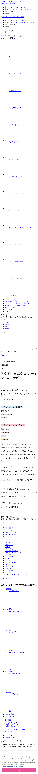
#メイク (7, 543)
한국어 (7, 328)
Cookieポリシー (10, 737)
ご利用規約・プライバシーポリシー (17, 301)
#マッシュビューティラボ (14, 532)
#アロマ (7, 547)
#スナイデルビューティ (13, 553)
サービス (10, 32)
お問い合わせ (9, 307)
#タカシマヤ (9, 549)
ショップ (10, 30)
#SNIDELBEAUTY (11, 527)
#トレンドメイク (10, 566)
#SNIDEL (8, 529)
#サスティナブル (10, 534)
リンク (7, 311)
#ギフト (7, 572)
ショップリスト (19, 38)
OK (19, 770)
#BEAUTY (8, 531)
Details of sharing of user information (12, 766)
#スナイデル (9, 556)
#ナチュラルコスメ (11, 562)
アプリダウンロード (12, 299)
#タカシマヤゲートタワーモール (16, 574)
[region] (19, 762)
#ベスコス (8, 538)
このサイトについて (12, 309)
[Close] (36, 754)
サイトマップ (9, 732)
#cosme (7, 558)
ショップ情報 (5, 578)
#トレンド (8, 564)
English (7, 323)
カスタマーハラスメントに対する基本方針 (19, 303)
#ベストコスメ (10, 536)
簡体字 (7, 324)
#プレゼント (9, 570)
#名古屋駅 (8, 568)
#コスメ (7, 541)
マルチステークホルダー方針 (15, 305)
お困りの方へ (9, 714)
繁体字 (7, 326)
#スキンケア (9, 545)
